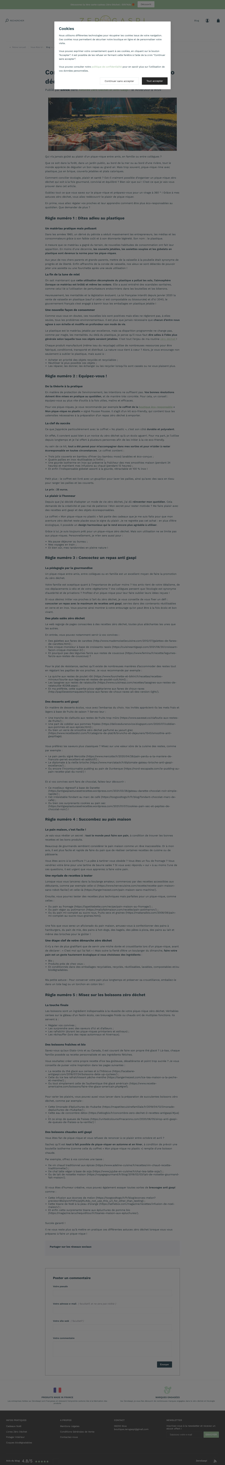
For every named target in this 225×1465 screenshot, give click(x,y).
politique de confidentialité (107, 66)
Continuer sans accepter (119, 81)
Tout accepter (154, 80)
